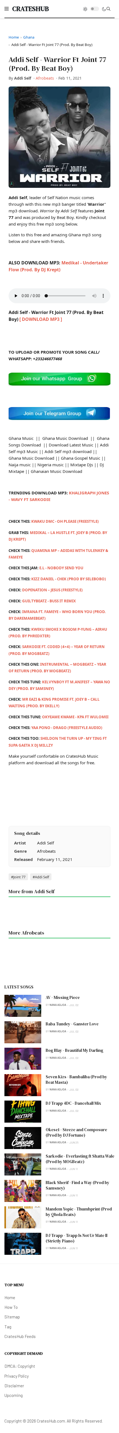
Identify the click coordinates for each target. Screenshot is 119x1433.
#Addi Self (41, 876)
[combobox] (108, 8)
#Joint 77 (18, 876)
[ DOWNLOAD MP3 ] (40, 319)
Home (14, 37)
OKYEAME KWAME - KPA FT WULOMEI (75, 716)
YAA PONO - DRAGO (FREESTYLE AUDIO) (66, 727)
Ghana (28, 37)
